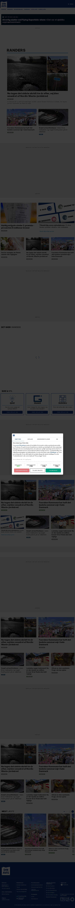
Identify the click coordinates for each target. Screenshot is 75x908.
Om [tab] (57, 439)
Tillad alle (53, 470)
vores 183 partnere (21, 445)
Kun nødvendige (22, 470)
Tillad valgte (37, 470)
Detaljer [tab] (30, 439)
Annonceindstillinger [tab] (43, 439)
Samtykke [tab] (18, 439)
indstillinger (53, 452)
